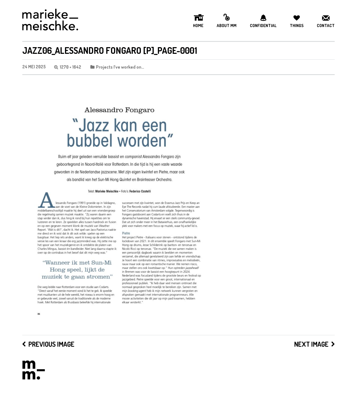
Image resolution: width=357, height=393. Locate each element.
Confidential (263, 25)
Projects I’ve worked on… (120, 67)
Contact (326, 25)
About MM (227, 25)
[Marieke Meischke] (50, 20)
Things (296, 25)
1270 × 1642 (70, 67)
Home (198, 25)
